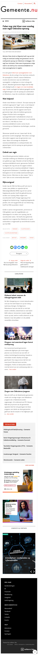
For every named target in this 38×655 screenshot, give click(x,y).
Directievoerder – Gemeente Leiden (14, 460)
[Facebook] (15, 247)
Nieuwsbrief (28, 3)
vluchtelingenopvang (11, 233)
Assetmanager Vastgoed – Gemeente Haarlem (17, 454)
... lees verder (12, 369)
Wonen (32, 237)
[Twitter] (19, 247)
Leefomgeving (9, 600)
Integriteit (8, 597)
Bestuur (14, 237)
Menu (7, 21)
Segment (5, 534)
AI (5, 589)
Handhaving (8, 594)
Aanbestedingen (10, 586)
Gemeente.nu (19, 10)
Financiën (8, 591)
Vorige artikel (14, 260)
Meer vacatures (29, 465)
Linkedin (7, 617)
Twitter (7, 614)
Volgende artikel (24, 260)
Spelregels (8, 634)
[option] (19, 553)
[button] (31, 571)
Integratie (23, 237)
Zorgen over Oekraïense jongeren (17, 391)
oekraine (14, 229)
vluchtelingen (25, 229)
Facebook (7, 611)
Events (7, 620)
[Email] (11, 247)
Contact (20, 3)
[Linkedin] (22, 247)
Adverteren (8, 628)
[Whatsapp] (26, 247)
